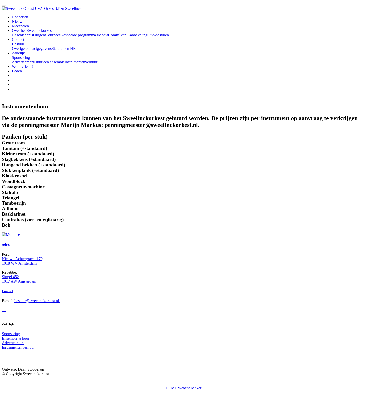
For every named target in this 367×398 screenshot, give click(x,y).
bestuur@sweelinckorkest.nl (37, 301)
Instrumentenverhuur (81, 62)
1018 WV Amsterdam (19, 263)
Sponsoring (21, 57)
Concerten (20, 17)
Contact (18, 39)
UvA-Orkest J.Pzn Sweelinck (58, 8)
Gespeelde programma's (79, 35)
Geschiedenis (22, 35)
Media (103, 35)
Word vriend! (22, 66)
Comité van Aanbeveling (127, 35)
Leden (17, 71)
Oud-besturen (158, 35)
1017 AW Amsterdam (19, 281)
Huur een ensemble (49, 62)
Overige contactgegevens (32, 48)
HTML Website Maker (183, 388)
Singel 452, (11, 277)
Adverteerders (23, 62)
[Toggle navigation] (4, 5)
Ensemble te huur (15, 338)
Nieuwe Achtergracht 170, (23, 259)
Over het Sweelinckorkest (32, 30)
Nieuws (18, 21)
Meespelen (20, 26)
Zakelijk (18, 53)
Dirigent (39, 35)
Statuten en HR (64, 48)
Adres (6, 244)
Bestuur (18, 44)
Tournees (53, 35)
